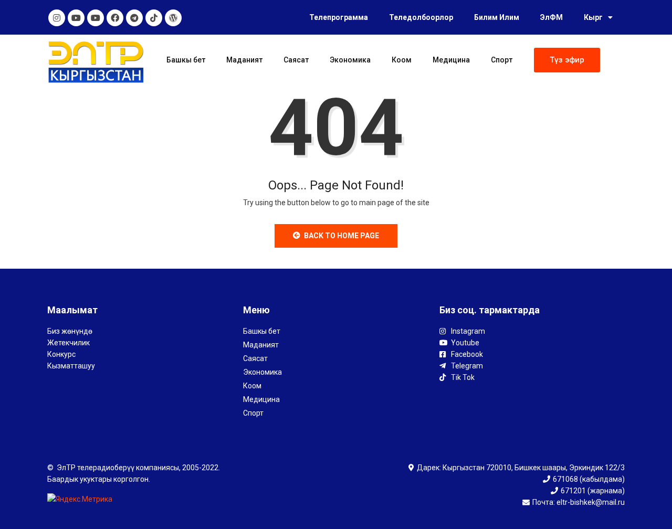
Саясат (296, 60)
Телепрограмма (338, 17)
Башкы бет (185, 60)
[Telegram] (134, 17)
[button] (567, 60)
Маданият (244, 60)
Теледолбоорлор (421, 17)
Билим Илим (496, 17)
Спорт (501, 60)
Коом (402, 60)
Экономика (350, 60)
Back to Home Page (341, 235)
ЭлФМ (551, 17)
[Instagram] (56, 17)
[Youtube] (76, 17)
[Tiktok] (153, 17)
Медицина (451, 60)
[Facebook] (115, 17)
